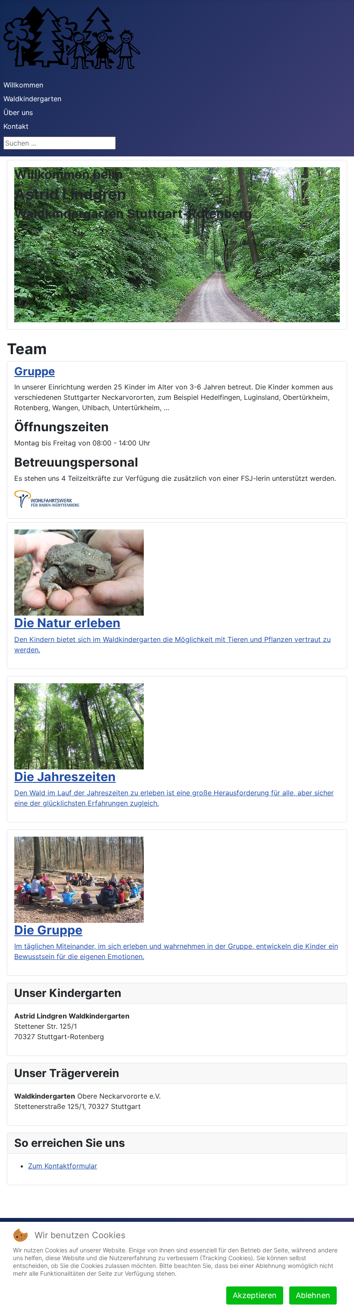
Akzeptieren (255, 1295)
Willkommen (23, 85)
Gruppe (34, 371)
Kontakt (15, 126)
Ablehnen (313, 1295)
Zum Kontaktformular (62, 1166)
